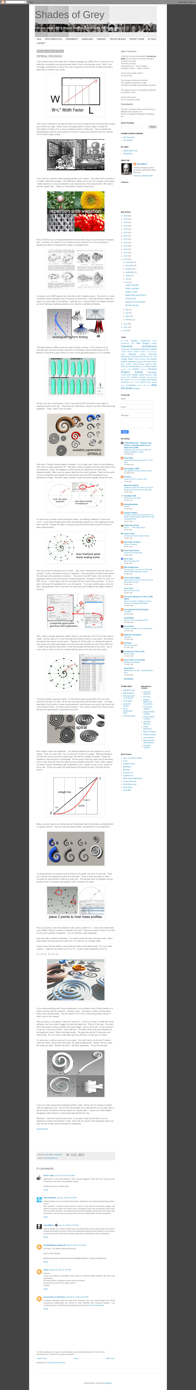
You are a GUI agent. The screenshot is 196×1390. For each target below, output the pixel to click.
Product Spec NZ (129, 781)
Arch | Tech (128, 588)
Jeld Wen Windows (147, 723)
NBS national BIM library (132, 778)
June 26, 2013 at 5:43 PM (66, 1198)
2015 (126, 253)
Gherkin (154, 359)
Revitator (128, 643)
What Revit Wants (131, 485)
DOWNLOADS (87, 39)
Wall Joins (146, 385)
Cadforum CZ (128, 776)
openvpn (127, 506)
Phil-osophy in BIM (131, 469)
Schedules (142, 377)
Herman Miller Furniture (148, 718)
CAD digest (127, 701)
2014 (126, 256)
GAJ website (128, 140)
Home (39, 39)
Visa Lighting (148, 738)
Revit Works (127, 787)
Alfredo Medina (49, 1198)
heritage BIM (141, 362)
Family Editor (127, 359)
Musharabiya (134, 367)
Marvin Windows (149, 732)
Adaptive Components (140, 341)
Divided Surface (139, 351)
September (130, 272)
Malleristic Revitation (132, 635)
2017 (126, 246)
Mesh (155, 364)
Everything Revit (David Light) (136, 610)
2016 (126, 249)
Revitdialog (128, 679)
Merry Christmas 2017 (132, 561)
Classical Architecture (139, 346)
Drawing (132, 354)
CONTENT (41, 43)
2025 (126, 219)
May (127, 310)
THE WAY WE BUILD (118, 39)
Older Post (110, 1358)
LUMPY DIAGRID (132, 285)
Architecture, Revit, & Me (134, 652)
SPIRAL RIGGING (132, 289)
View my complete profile (143, 176)
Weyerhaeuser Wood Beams (149, 741)
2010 (126, 331)
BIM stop (126, 770)
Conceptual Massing (50, 1158)
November (130, 266)
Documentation (152, 351)
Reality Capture (138, 375)
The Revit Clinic (129, 716)
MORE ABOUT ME (130, 151)
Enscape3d (125, 356)
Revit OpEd (128, 458)
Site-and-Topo (152, 377)
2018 (126, 243)
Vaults (123, 385)
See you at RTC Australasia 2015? (136, 620)
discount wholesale (96, 1305)
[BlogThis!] (74, 1154)
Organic (123, 369)
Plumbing (152, 369)
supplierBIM (125, 382)
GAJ (148, 359)
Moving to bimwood (130, 645)
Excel (146, 356)
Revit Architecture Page (127, 711)
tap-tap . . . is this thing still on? (134, 527)
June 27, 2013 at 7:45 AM (68, 1225)
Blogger (108, 1383)
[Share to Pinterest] (82, 1154)
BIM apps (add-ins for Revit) (129, 697)
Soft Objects (125, 380)
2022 (126, 229)
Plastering (143, 369)
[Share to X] (77, 1154)
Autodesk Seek (129, 764)
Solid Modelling (136, 380)
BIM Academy (128, 693)
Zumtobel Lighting (147, 746)
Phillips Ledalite (149, 735)
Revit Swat (128, 559)
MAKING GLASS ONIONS (135, 302)
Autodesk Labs (129, 690)
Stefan (46, 1270)
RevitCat (127, 477)
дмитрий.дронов (131, 504)
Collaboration (125, 349)
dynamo (142, 354)
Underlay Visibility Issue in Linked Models (138, 628)
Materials (148, 364)
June (128, 282)
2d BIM (124, 341)
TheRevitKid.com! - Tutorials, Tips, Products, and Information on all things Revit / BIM (138, 445)
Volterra (139, 385)
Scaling (134, 377)
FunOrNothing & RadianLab (54, 1245)
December (130, 262)
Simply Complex (130, 513)
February (129, 320)
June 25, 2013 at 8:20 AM (65, 1176)
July (127, 279)
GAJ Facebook (129, 137)
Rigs (155, 375)
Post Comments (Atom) (56, 1363)
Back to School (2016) (131, 590)
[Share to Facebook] (80, 1154)
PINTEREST (128, 154)
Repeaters (149, 375)
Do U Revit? (129, 626)
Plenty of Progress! (130, 544)
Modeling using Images (132, 662)
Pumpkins (152, 372)
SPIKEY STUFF (131, 292)
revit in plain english (132, 578)
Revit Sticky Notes (131, 551)
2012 (126, 324)
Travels (143, 382)
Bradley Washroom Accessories (148, 702)
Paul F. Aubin (48, 1176)
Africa (155, 341)
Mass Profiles (126, 364)
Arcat (125, 761)
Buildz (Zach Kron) (131, 525)
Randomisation (126, 375)
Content (153, 349)
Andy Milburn (48, 1225)
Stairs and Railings (149, 380)
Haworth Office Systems (149, 713)
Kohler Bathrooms (147, 728)
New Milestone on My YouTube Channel (138, 471)
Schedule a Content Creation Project (136, 536)
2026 (126, 216)
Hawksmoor (132, 362)
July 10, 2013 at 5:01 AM (76, 1245)
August (128, 276)
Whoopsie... (128, 637)
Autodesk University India (133, 553)
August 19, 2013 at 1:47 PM (60, 1270)
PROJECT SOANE (137, 39)
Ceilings (154, 343)
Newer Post (41, 1358)
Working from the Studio (132, 498)
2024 (126, 222)
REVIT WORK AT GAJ (53, 39)
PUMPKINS (101, 39)
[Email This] (72, 1154)
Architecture (125, 343)
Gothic (124, 361)
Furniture (142, 359)
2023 (126, 226)
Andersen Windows (147, 693)
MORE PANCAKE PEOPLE (135, 295)
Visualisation (131, 385)
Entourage (134, 356)
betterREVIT (129, 618)
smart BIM (127, 790)
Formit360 (127, 612)
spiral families (42, 1129)
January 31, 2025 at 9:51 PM (77, 1297)
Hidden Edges (152, 362)
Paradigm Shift (130, 496)
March (128, 316)
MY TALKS (152, 39)
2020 (126, 236)
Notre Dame (151, 366)
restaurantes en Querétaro (54, 1297)
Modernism (125, 366)
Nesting (142, 366)
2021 (126, 233)
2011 (126, 327)
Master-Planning (138, 364)
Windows (136, 389)
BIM (138, 343)
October (129, 269)
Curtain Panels (126, 351)
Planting (135, 369)
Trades (136, 382)
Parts (129, 369)
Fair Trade (153, 356)
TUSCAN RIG (130, 299)
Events (141, 356)
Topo (131, 382)
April (128, 313)
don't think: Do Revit (132, 542)
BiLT (132, 343)
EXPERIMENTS (72, 39)
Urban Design (152, 382)
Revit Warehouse (130, 784)
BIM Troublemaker (131, 567)
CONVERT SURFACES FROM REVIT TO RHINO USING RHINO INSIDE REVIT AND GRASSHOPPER (139, 517)
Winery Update (129, 654)
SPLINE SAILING (132, 305)
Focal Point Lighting (147, 708)
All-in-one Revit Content (132, 758)
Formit (136, 359)
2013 (126, 259)
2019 (126, 239)
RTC (128, 377)
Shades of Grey (69, 14)
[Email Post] (67, 1154)
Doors (123, 354)
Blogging (145, 343)
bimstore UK (128, 773)
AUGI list (146, 697)
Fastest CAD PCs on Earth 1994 (135, 479)
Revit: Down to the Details (134, 660)
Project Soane (132, 372)
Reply (45, 1190)
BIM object (127, 767)
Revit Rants (129, 668)
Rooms (123, 377)
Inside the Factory (127, 705)
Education (153, 354)
